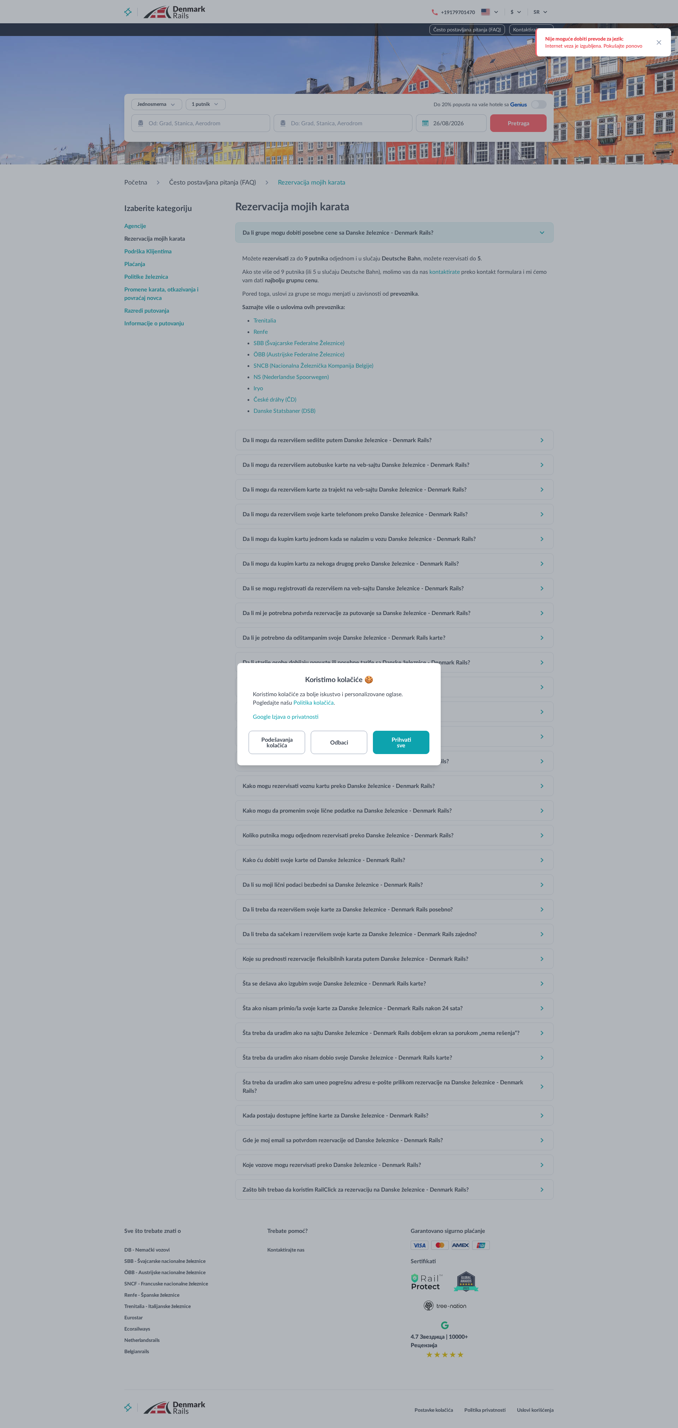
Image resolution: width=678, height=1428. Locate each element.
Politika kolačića (313, 702)
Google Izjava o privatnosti (286, 716)
